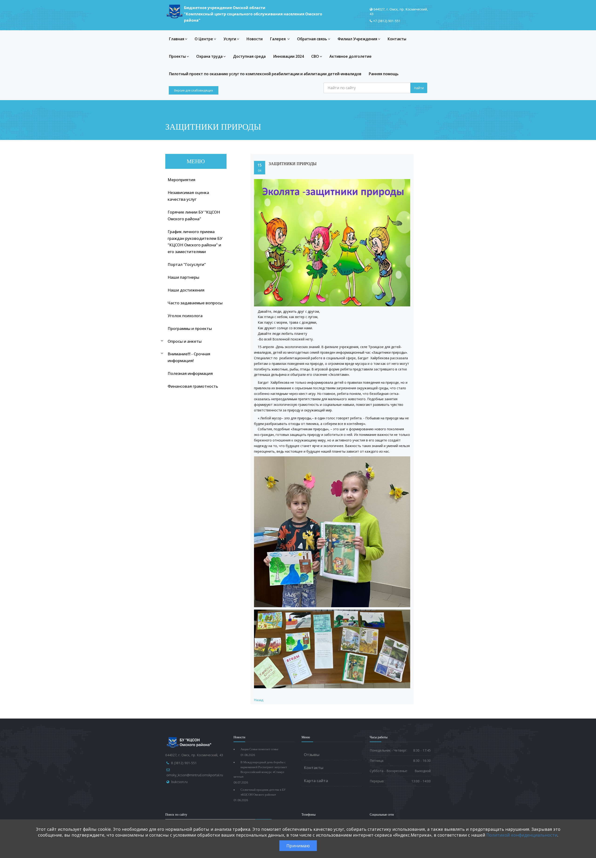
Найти (419, 88)
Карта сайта (316, 780)
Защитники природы (293, 163)
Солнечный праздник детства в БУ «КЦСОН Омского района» (263, 792)
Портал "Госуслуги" (187, 264)
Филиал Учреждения (357, 38)
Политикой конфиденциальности (521, 835)
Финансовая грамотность (193, 386)
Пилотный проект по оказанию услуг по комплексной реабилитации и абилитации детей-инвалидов (265, 73)
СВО (315, 56)
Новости (255, 38)
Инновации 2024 (288, 56)
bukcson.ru (179, 782)
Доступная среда (249, 56)
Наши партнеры (183, 277)
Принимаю (298, 845)
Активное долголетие (350, 56)
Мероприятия (181, 179)
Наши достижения (186, 290)
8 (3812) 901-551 (184, 763)
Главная (176, 38)
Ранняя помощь (384, 73)
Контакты (397, 38)
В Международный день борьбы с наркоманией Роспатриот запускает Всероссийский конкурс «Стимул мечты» (260, 769)
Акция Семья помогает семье (259, 749)
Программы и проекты (190, 328)
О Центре (204, 38)
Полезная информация (190, 373)
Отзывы (311, 754)
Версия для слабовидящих (193, 90)
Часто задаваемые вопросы (195, 302)
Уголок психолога (185, 315)
